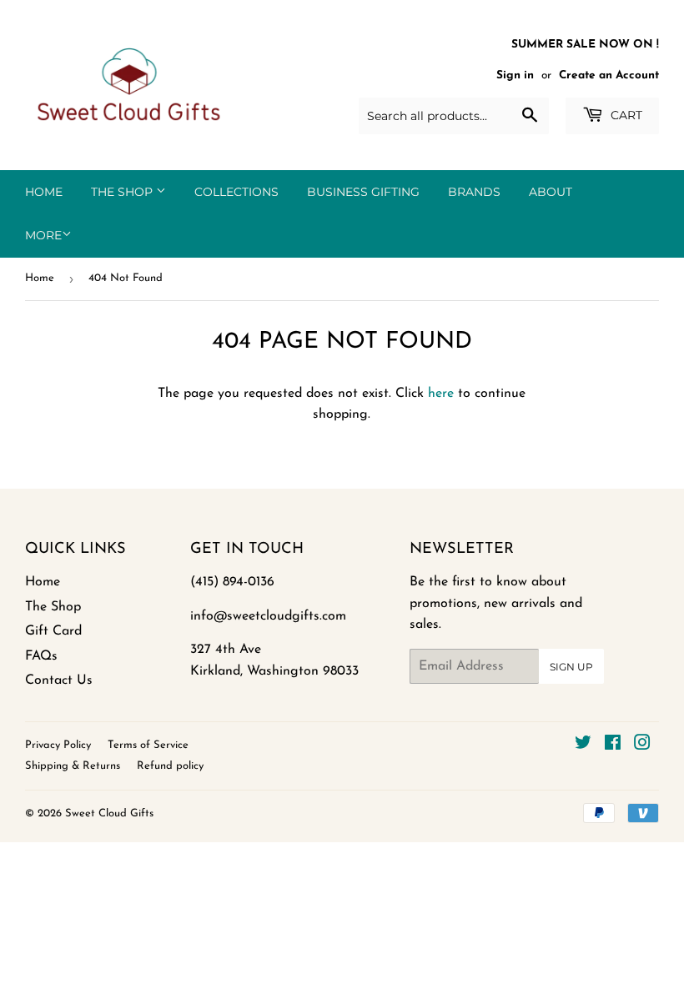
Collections (236, 191)
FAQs (41, 656)
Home (44, 191)
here (441, 393)
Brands (474, 191)
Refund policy (170, 766)
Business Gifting (363, 191)
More (43, 235)
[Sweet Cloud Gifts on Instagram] (642, 745)
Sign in (515, 75)
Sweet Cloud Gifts (109, 813)
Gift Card (53, 631)
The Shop (123, 191)
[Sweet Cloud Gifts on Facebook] (612, 745)
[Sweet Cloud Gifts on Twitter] (583, 745)
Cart (624, 115)
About (550, 191)
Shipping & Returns (72, 766)
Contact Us (59, 680)
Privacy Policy (58, 745)
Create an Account (609, 75)
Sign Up (571, 666)
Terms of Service (148, 745)
